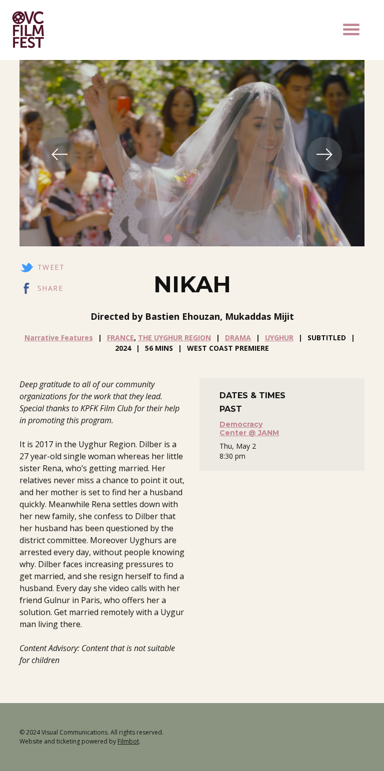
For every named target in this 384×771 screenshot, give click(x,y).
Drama (238, 337)
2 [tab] (184, 238)
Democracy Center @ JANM (249, 428)
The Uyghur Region (174, 337)
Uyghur (279, 337)
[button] (351, 29)
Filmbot (128, 741)
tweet (51, 267)
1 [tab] (168, 238)
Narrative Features (58, 337)
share (50, 288)
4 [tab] (216, 238)
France (120, 337)
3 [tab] (200, 238)
